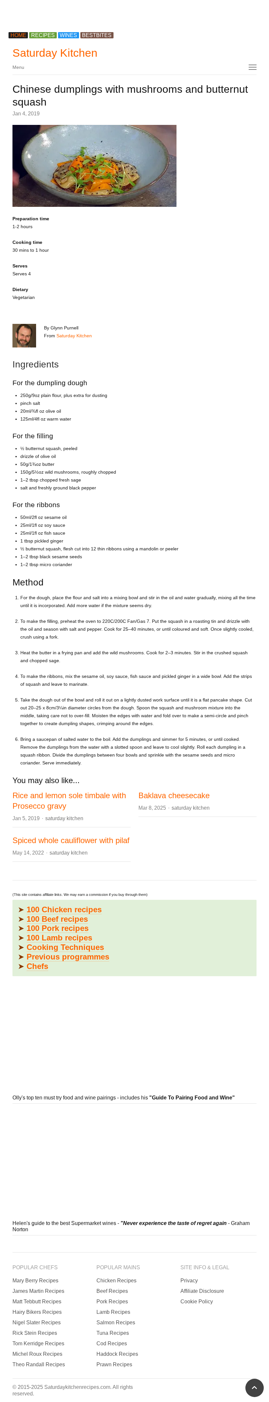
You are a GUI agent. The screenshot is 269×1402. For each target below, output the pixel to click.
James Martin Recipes (38, 1291)
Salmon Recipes (115, 1322)
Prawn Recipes (114, 1364)
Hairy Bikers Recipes (37, 1312)
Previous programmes (68, 956)
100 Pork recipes (58, 928)
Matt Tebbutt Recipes (36, 1301)
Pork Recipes (112, 1301)
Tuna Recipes (112, 1333)
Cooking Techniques (65, 947)
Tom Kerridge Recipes (38, 1343)
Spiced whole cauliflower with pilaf (71, 840)
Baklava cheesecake (174, 795)
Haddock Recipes (117, 1354)
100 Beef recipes (57, 919)
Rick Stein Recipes (34, 1333)
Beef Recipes (112, 1291)
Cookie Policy (196, 1301)
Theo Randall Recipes (38, 1364)
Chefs (37, 966)
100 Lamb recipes (59, 937)
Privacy (189, 1280)
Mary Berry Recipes (35, 1280)
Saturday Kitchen (54, 53)
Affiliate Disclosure (202, 1291)
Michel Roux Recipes (37, 1354)
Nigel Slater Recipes (36, 1322)
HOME (18, 35)
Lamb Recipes (113, 1312)
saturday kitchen (64, 818)
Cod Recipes (111, 1343)
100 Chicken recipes (64, 909)
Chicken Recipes (116, 1280)
